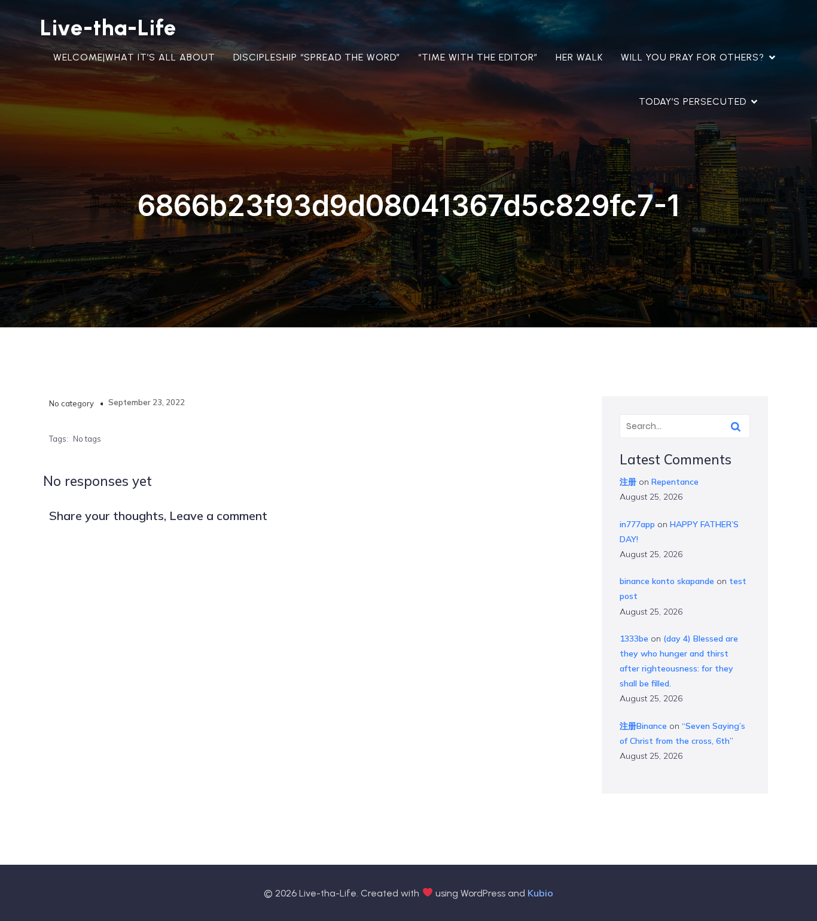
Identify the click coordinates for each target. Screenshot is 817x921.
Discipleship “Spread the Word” (316, 57)
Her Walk (579, 57)
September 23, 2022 (146, 402)
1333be (634, 638)
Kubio (540, 893)
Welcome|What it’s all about (134, 57)
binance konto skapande (667, 581)
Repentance (675, 481)
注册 (628, 481)
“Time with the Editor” (478, 57)
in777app (637, 524)
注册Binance (643, 726)
